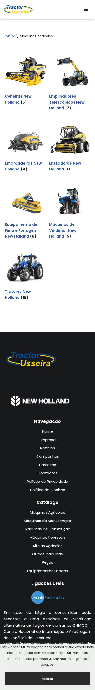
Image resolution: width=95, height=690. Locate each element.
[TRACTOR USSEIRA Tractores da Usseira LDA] (18, 9)
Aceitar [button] (47, 679)
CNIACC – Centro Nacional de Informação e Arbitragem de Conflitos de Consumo (47, 632)
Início (9, 36)
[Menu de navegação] (85, 9)
